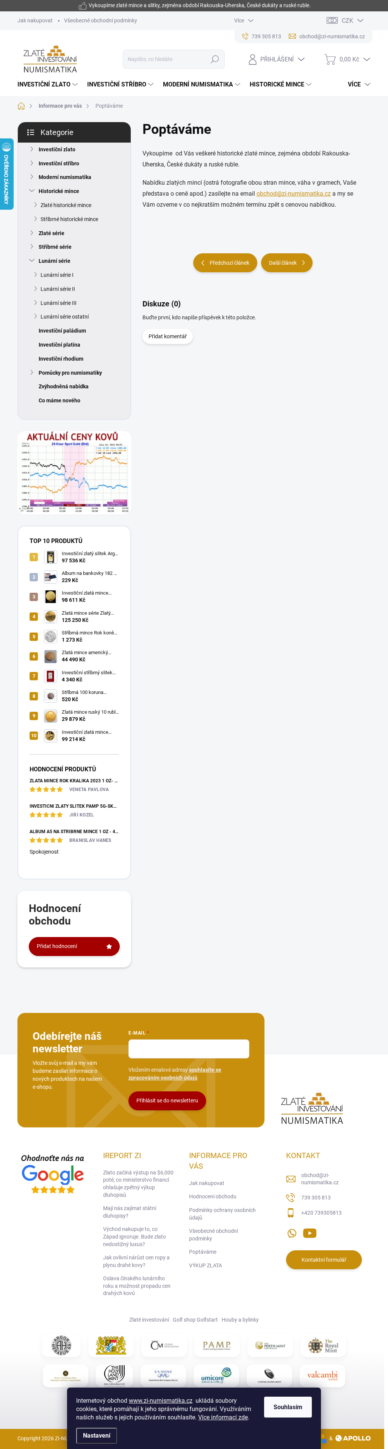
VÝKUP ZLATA (205, 1265)
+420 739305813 (321, 1213)
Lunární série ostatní (65, 317)
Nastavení (96, 1435)
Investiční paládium (62, 331)
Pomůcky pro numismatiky (70, 373)
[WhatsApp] (291, 1231)
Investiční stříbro (59, 163)
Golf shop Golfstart (195, 1320)
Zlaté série (51, 233)
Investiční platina (59, 345)
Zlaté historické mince (66, 205)
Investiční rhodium (61, 359)
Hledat (214, 59)
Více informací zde (223, 1417)
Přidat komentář (168, 336)
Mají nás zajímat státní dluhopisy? (129, 1212)
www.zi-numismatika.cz (160, 1400)
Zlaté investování (149, 1320)
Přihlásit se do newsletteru (167, 1100)
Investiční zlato (57, 149)
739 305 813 (316, 1198)
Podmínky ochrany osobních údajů (222, 1214)
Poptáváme (202, 1252)
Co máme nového (59, 400)
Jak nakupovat (35, 20)
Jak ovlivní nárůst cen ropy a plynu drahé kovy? (136, 1261)
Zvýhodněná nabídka (64, 386)
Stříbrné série (55, 247)
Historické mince (59, 191)
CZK (347, 20)
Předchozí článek (229, 263)
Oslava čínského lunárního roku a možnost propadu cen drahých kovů (137, 1285)
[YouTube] (309, 1231)
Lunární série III (59, 303)
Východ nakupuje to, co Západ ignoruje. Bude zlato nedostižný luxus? (134, 1236)
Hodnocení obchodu (212, 1196)
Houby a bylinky (240, 1320)
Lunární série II (58, 289)
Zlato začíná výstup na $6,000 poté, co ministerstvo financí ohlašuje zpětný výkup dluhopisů (138, 1184)
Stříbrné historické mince (69, 219)
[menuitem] (48, 84)
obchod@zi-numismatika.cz (294, 193)
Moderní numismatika (65, 177)
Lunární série (54, 261)
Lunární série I (57, 275)
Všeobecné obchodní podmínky (100, 20)
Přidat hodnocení (57, 946)
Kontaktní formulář (324, 1260)
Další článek (283, 263)
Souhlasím (288, 1407)
